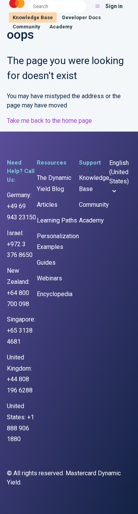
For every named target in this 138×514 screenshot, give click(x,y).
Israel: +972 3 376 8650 (20, 244)
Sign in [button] (114, 6)
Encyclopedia (54, 294)
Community (26, 27)
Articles (47, 204)
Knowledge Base (33, 17)
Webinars (49, 278)
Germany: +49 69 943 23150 (21, 206)
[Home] (17, 8)
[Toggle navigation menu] (97, 6)
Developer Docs (81, 17)
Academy (60, 27)
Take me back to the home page (49, 120)
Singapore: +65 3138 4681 (21, 330)
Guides (46, 262)
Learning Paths (57, 220)
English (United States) (119, 172)
